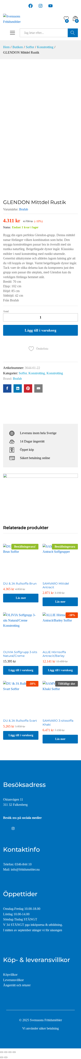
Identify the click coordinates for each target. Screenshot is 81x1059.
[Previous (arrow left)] (1, 1057)
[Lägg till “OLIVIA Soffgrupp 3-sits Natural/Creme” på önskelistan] (20, 645)
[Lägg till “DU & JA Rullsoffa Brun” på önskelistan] (20, 576)
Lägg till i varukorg (40, 330)
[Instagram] (13, 828)
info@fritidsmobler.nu (25, 869)
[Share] (5, 1052)
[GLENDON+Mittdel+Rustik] (18, 388)
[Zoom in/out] (14, 1052)
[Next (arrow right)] (5, 1057)
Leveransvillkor (13, 980)
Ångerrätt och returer (17, 985)
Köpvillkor (10, 974)
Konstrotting (36, 373)
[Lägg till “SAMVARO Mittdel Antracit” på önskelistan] (60, 576)
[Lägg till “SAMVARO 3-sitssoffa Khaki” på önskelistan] (60, 713)
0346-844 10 (23, 864)
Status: (7, 227)
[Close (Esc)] (1, 1052)
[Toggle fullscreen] (10, 1052)
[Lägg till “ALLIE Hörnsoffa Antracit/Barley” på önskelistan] (60, 645)
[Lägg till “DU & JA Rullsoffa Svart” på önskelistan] (20, 713)
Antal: (6, 311)
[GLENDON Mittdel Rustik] (7, 388)
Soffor (23, 373)
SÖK (73, 32)
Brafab (23, 209)
